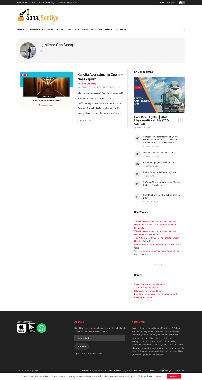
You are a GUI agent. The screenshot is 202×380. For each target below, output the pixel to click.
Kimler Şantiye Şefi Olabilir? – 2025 (159, 162)
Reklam (40, 2)
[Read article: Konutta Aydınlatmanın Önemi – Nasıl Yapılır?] (46, 91)
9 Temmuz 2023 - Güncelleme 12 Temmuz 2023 (99, 87)
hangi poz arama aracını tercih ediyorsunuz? (155, 294)
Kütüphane (36, 29)
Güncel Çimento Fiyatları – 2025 (158, 152)
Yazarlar (32, 2)
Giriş (163, 2)
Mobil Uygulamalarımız (55, 2)
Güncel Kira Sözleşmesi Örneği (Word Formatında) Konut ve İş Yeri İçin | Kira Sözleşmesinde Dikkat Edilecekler (160, 139)
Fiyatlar (121, 29)
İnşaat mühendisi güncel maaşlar (150, 284)
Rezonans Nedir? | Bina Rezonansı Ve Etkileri (155, 244)
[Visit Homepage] (38, 15)
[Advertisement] (131, 15)
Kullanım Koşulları (122, 370)
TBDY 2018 (96, 29)
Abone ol (81, 346)
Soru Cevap (81, 29)
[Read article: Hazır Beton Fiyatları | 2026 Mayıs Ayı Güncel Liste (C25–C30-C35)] (159, 95)
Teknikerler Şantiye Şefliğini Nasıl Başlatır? (154, 251)
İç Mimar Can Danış (87, 84)
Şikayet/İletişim (73, 2)
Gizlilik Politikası (140, 370)
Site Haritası (179, 370)
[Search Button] (184, 29)
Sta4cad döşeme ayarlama (147, 287)
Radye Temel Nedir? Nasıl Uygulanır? (160, 172)
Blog (60, 29)
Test (68, 29)
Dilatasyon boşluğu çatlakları (148, 291)
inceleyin (160, 376)
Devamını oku (88, 120)
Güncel (21, 29)
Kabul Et (174, 376)
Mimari (109, 29)
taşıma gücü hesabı (143, 297)
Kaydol (172, 2)
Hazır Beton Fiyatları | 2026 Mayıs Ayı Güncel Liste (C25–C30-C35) (151, 120)
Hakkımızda (22, 2)
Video (51, 29)
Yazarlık (108, 370)
